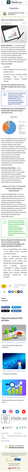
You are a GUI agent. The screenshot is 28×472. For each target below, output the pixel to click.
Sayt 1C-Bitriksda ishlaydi (14, 465)
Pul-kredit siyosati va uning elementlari (14, 342)
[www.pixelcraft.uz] (14, 468)
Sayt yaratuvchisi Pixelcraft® (14, 463)
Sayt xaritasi (17, 433)
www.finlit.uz (21, 454)
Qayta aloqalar (5, 441)
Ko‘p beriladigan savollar (7, 437)
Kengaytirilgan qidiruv (20, 436)
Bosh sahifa (4, 433)
